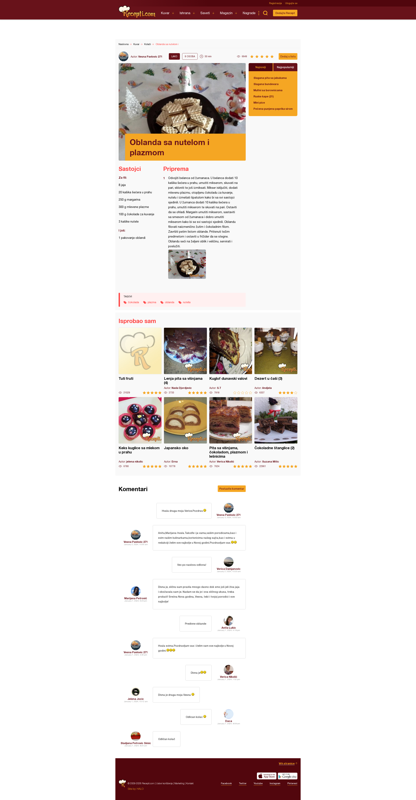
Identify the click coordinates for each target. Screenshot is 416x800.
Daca (228, 720)
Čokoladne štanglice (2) (275, 432)
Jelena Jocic (136, 698)
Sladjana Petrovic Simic (136, 743)
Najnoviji (260, 67)
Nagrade (249, 13)
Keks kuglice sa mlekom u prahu (140, 432)
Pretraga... (265, 13)
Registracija (275, 3)
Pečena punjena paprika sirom (273, 108)
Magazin (226, 13)
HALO (140, 788)
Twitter (243, 783)
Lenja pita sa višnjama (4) (185, 361)
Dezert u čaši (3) (275, 361)
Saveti (205, 13)
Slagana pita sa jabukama (270, 77)
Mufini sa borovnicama (268, 90)
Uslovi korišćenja (164, 783)
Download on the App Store (266, 776)
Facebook (226, 783)
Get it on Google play (287, 776)
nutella (186, 302)
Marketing (179, 783)
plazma (152, 302)
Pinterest (292, 783)
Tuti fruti (140, 361)
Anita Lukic (228, 627)
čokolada (133, 302)
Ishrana (185, 13)
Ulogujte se (291, 3)
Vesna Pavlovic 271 (150, 56)
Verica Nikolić (228, 676)
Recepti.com (137, 11)
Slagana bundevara (266, 84)
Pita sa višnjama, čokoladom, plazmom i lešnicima (230, 432)
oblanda (169, 302)
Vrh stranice (287, 763)
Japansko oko (185, 432)
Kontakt (190, 783)
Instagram (275, 783)
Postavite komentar (231, 488)
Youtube (258, 783)
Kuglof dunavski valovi (230, 361)
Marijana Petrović (135, 598)
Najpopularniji (285, 67)
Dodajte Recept (285, 12)
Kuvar (165, 13)
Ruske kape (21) (264, 96)
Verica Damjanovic (228, 568)
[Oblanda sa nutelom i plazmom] (203, 264)
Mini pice (259, 102)
